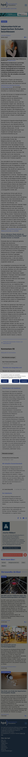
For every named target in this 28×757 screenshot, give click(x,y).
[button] (26, 6)
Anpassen (4, 381)
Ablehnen (15, 381)
